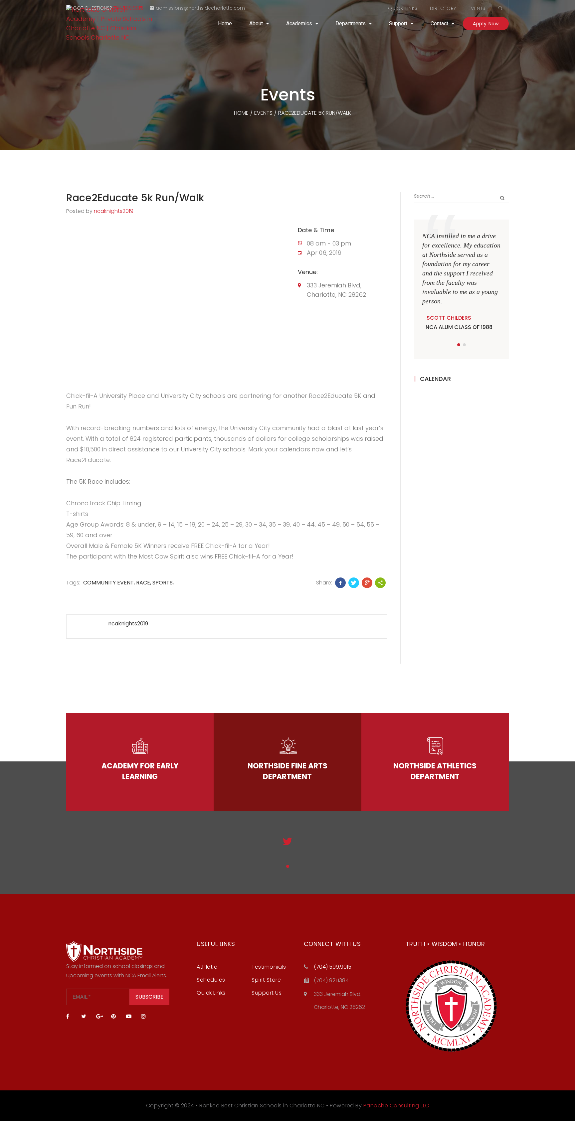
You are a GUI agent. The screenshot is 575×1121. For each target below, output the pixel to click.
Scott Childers (449, 318)
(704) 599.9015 (332, 967)
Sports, (163, 582)
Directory (443, 8)
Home (225, 23)
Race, (143, 582)
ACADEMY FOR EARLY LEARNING (139, 771)
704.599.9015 (128, 8)
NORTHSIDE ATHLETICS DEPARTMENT (435, 771)
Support (398, 23)
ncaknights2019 (113, 211)
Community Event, (109, 582)
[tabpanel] (461, 281)
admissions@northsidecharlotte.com (200, 8)
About (256, 23)
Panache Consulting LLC (396, 1105)
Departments (350, 23)
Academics (299, 23)
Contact (439, 23)
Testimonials (269, 967)
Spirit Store (266, 980)
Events (477, 8)
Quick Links (403, 8)
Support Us (267, 993)
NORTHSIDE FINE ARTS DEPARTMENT (287, 771)
